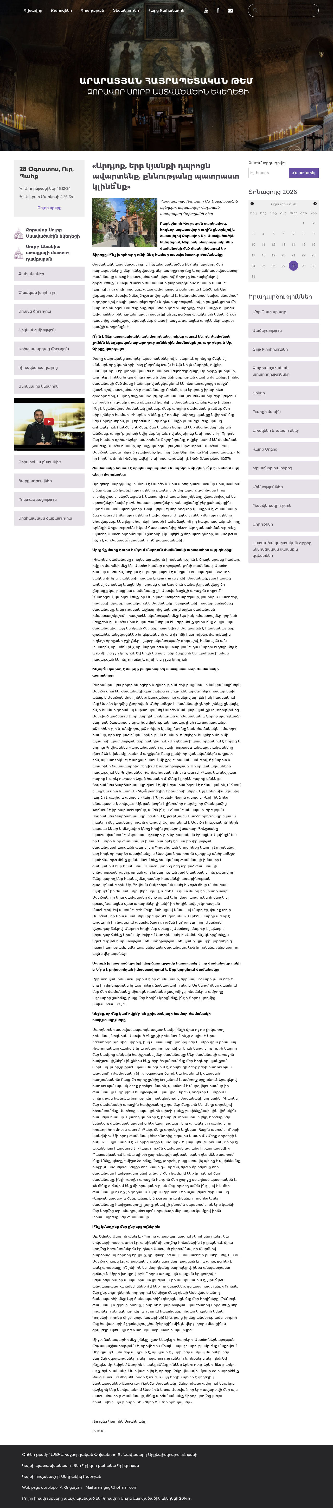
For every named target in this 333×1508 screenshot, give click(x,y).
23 (313, 255)
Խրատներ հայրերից (272, 468)
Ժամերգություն (267, 330)
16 (313, 244)
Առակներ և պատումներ (276, 430)
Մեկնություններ (268, 486)
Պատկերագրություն (272, 505)
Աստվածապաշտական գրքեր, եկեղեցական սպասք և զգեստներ (282, 549)
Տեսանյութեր (126, 10)
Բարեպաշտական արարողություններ (271, 371)
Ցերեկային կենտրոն (38, 386)
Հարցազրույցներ (35, 480)
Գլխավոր (33, 10)
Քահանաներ (31, 274)
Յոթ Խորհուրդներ (270, 349)
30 (313, 265)
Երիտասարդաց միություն (43, 348)
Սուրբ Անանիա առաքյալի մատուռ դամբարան (47, 253)
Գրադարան (92, 10)
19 (273, 255)
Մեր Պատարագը (269, 312)
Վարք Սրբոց (265, 449)
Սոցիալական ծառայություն (45, 518)
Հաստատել (303, 173)
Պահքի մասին (267, 411)
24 (253, 265)
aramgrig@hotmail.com (116, 1487)
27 (283, 265)
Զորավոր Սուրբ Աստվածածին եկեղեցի (53, 233)
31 (253, 276)
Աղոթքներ (263, 524)
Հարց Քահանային (166, 10)
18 (263, 255)
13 (283, 244)
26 (273, 265)
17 (253, 255)
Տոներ (259, 393)
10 (253, 244)
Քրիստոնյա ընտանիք (39, 462)
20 (283, 255)
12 (273, 244)
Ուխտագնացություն (37, 499)
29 (303, 265)
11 (263, 244)
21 (293, 255)
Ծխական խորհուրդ (37, 292)
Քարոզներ (61, 10)
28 (293, 265)
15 (303, 244)
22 (303, 255)
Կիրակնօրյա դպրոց (38, 367)
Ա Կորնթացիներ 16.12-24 (47, 188)
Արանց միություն (34, 311)
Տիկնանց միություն (37, 330)
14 (293, 244)
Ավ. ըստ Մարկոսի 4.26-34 (48, 196)
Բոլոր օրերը (49, 207)
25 (263, 265)
